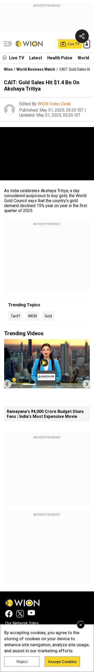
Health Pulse (59, 57)
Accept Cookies (62, 661)
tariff (15, 316)
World (83, 57)
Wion (8, 69)
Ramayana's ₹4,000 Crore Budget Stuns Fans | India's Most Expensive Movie (45, 414)
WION (32, 316)
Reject (21, 661)
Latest (35, 57)
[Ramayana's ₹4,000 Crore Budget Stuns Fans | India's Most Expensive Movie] (47, 385)
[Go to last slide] (7, 384)
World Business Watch (35, 69)
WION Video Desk (54, 103)
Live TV (16, 57)
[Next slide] (87, 384)
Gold (48, 316)
